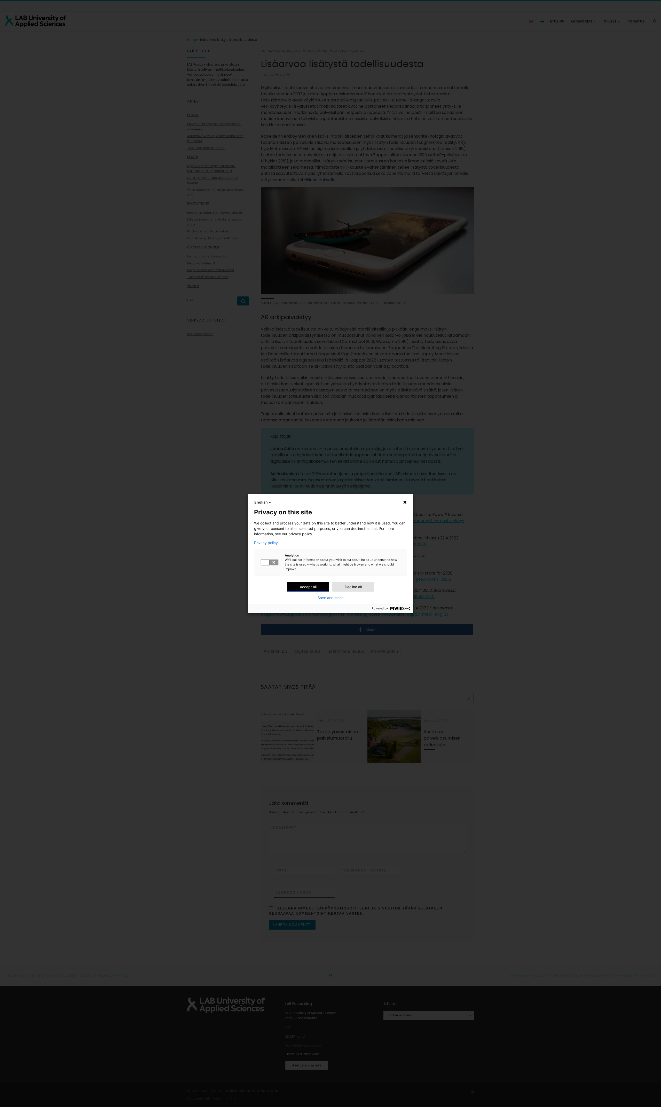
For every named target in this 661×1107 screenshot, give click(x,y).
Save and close (330, 598)
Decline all (353, 587)
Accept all (308, 587)
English (261, 502)
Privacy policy (266, 543)
